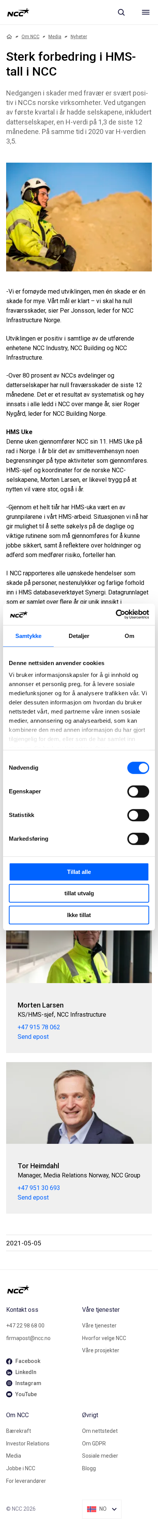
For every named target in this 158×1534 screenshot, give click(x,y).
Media (54, 36)
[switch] (138, 791)
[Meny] (145, 12)
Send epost (33, 1036)
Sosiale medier (100, 1456)
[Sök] (121, 12)
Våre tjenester (99, 1325)
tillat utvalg (79, 893)
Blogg (89, 1468)
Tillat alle (79, 872)
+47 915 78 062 (39, 1027)
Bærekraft (18, 1431)
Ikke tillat (79, 915)
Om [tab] (129, 636)
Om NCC (30, 36)
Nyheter (79, 36)
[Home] (9, 37)
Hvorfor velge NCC (104, 1338)
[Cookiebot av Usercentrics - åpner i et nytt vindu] (115, 614)
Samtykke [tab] (28, 636)
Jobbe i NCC (20, 1468)
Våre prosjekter (100, 1350)
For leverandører (26, 1481)
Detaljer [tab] (79, 636)
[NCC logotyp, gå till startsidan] (18, 12)
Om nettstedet (100, 1431)
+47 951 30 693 (39, 1188)
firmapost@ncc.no (28, 1338)
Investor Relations (27, 1443)
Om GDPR (94, 1443)
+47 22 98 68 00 (25, 1325)
